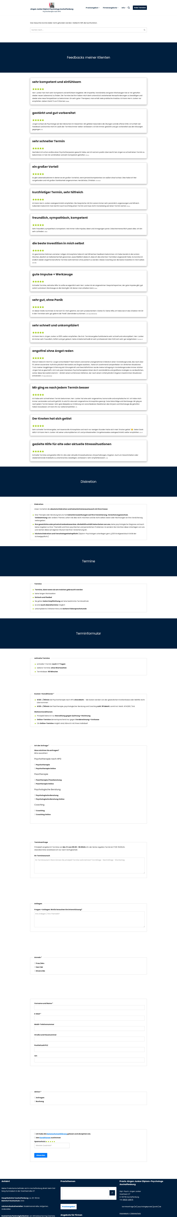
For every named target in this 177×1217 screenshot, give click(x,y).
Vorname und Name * (43, 1003)
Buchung (40, 1101)
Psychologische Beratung (47, 795)
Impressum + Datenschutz (130, 1213)
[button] (99, 7)
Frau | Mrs (40, 963)
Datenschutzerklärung (57, 1134)
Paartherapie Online (45, 784)
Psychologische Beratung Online (50, 799)
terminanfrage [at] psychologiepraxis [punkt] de (141, 1206)
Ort (35, 1056)
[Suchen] (129, 8)
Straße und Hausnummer (45, 1035)
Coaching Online (43, 814)
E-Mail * (37, 1014)
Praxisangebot (68, 1207)
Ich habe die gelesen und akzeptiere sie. (63, 1134)
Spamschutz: (40, 1141)
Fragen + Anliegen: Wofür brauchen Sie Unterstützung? (58, 909)
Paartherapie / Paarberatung (49, 780)
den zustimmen (48, 1137)
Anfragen (40, 1097)
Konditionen (45, 1137)
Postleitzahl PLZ (41, 1045)
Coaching (40, 810)
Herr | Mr (39, 967)
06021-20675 (128, 1200)
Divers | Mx (40, 971)
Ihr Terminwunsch (42, 855)
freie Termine (140, 7)
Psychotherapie (43, 765)
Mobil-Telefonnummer (44, 1024)
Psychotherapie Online (46, 768)
